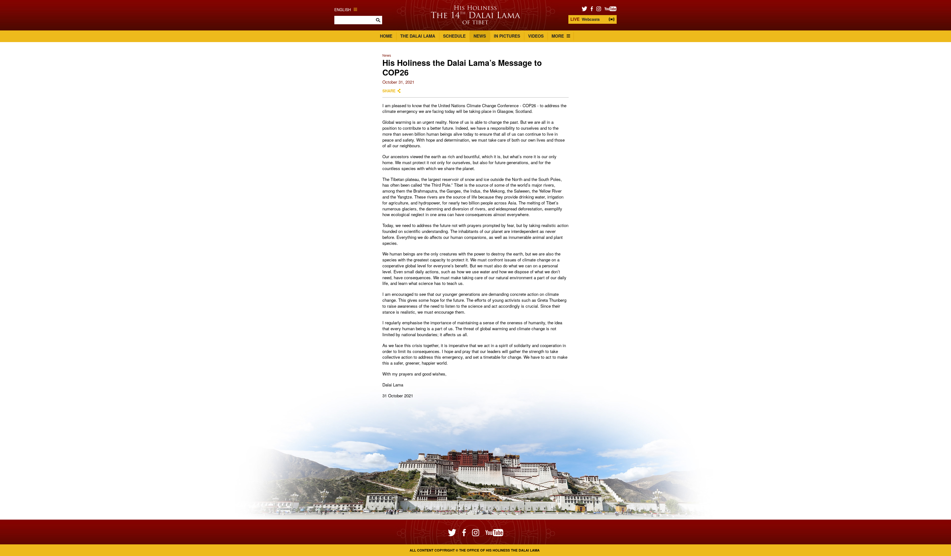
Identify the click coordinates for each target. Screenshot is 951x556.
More (558, 36)
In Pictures (507, 36)
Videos (536, 36)
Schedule (454, 36)
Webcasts (585, 19)
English (342, 9)
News (480, 36)
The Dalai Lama (417, 36)
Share (389, 91)
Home (386, 36)
